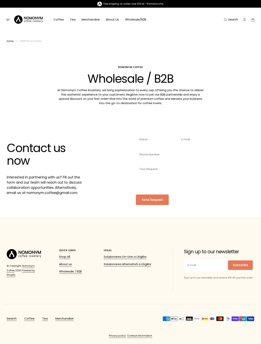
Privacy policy (117, 335)
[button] (231, 20)
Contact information (139, 335)
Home (10, 41)
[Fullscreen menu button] (8, 20)
